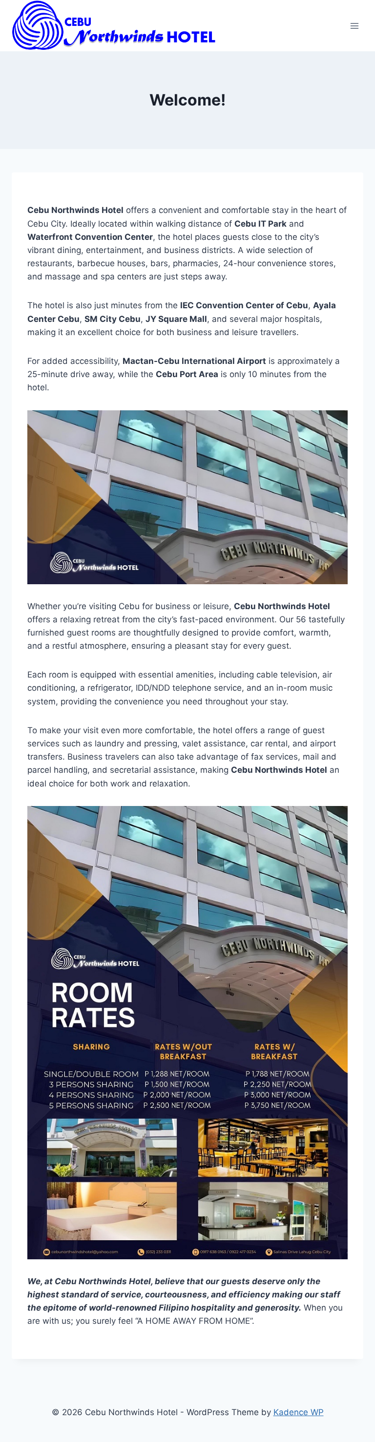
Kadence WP (298, 1412)
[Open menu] (354, 25)
